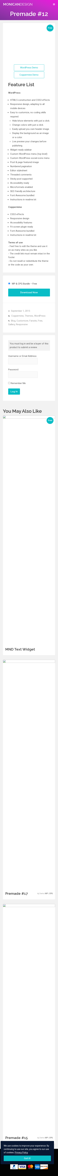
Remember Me (18, 383)
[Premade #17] (29, 888)
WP (46, 893)
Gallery (11, 324)
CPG (51, 893)
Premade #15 (16, 1138)
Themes (29, 315)
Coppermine (17, 315)
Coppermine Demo (29, 74)
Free (40, 320)
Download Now (29, 292)
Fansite (33, 320)
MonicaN (18, 4)
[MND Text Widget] (29, 644)
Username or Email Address (22, 356)
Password (13, 369)
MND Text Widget (20, 649)
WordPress (39, 315)
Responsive (22, 324)
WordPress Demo (29, 67)
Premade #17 (16, 894)
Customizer (22, 320)
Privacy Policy (21, 1152)
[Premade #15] (29, 1132)
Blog (13, 320)
